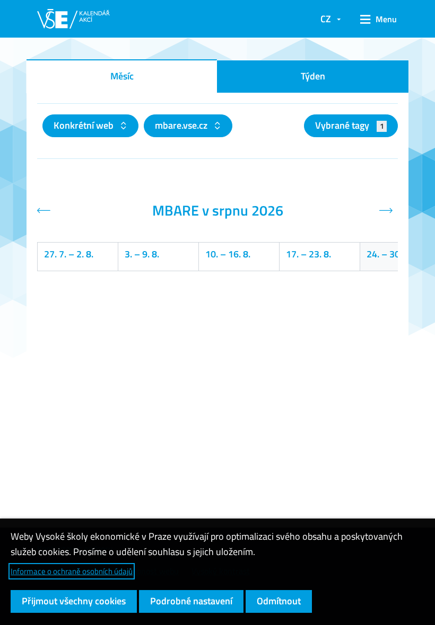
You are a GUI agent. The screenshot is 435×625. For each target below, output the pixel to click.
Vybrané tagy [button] (349, 125)
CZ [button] (325, 19)
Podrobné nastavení (191, 601)
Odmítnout (279, 601)
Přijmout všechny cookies (74, 601)
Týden (313, 76)
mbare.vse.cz (182, 125)
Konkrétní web (85, 125)
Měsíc (122, 76)
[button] (375, 19)
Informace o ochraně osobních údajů (72, 571)
